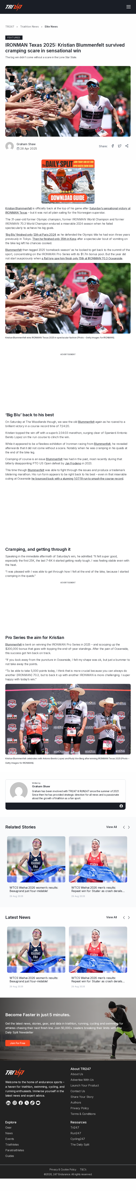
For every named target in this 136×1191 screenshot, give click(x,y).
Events (9, 1139)
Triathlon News (29, 26)
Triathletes (12, 1144)
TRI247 (9, 26)
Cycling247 (77, 1139)
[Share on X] (120, 146)
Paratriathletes (14, 1150)
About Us (76, 1074)
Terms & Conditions (82, 1114)
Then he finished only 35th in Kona (54, 239)
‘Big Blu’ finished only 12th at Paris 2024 (30, 234)
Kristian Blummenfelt (18, 208)
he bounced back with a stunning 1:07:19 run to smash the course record (77, 478)
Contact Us (77, 1091)
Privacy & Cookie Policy (63, 1169)
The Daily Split (79, 1144)
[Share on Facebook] (113, 146)
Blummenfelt (13, 250)
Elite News (51, 26)
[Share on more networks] (127, 146)
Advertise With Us (82, 1080)
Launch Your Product (84, 1085)
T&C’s (83, 1169)
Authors (75, 1102)
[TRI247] (14, 7)
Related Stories (20, 827)
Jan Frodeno (73, 463)
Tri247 (74, 1127)
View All (111, 827)
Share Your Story (82, 1097)
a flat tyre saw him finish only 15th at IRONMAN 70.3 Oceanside (82, 258)
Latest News (17, 917)
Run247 (75, 1133)
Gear (8, 1127)
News (9, 1133)
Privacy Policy (79, 1108)
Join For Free (17, 1043)
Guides (9, 1156)
